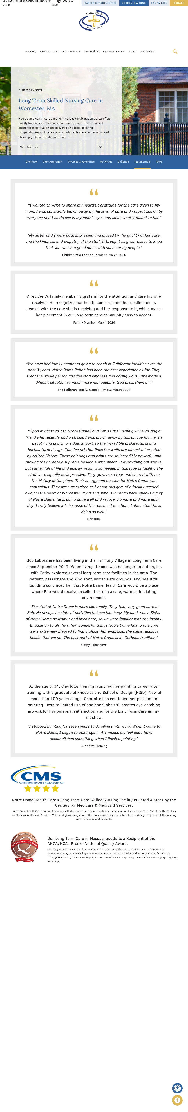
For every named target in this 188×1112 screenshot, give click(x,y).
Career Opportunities (100, 3)
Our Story (30, 51)
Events (132, 51)
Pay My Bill (159, 3)
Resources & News (113, 51)
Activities (106, 162)
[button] (177, 1088)
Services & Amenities (81, 162)
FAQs (159, 162)
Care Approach (52, 162)
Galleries (123, 162)
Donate (179, 3)
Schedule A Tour (134, 3)
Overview (31, 162)
